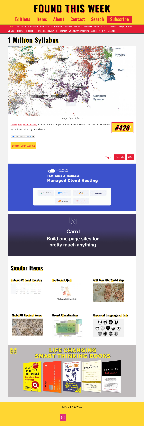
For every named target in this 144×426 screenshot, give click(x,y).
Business (88, 26)
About (58, 19)
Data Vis (78, 26)
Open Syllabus (28, 145)
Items (41, 19)
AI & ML (105, 26)
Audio (94, 30)
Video (96, 26)
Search (97, 19)
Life (17, 26)
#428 (122, 127)
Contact (77, 19)
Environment (56, 26)
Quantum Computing (79, 30)
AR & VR (102, 30)
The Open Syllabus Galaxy (24, 124)
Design (121, 26)
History (19, 30)
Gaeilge (111, 30)
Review (50, 30)
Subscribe (119, 19)
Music (113, 26)
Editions (22, 19)
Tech (23, 26)
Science (68, 26)
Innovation (33, 26)
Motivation (40, 30)
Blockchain (61, 30)
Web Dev (44, 26)
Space (11, 30)
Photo (129, 26)
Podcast (29, 30)
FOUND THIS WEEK (72, 8)
